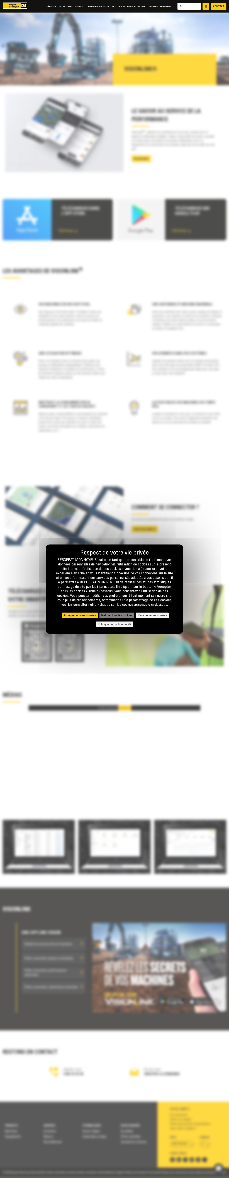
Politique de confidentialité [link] (114, 624)
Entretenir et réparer (71, 7)
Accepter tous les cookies (80, 615)
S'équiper (51, 7)
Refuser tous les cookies (116, 615)
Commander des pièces (97, 7)
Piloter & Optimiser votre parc (129, 7)
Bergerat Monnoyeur (160, 7)
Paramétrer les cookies (152, 615)
